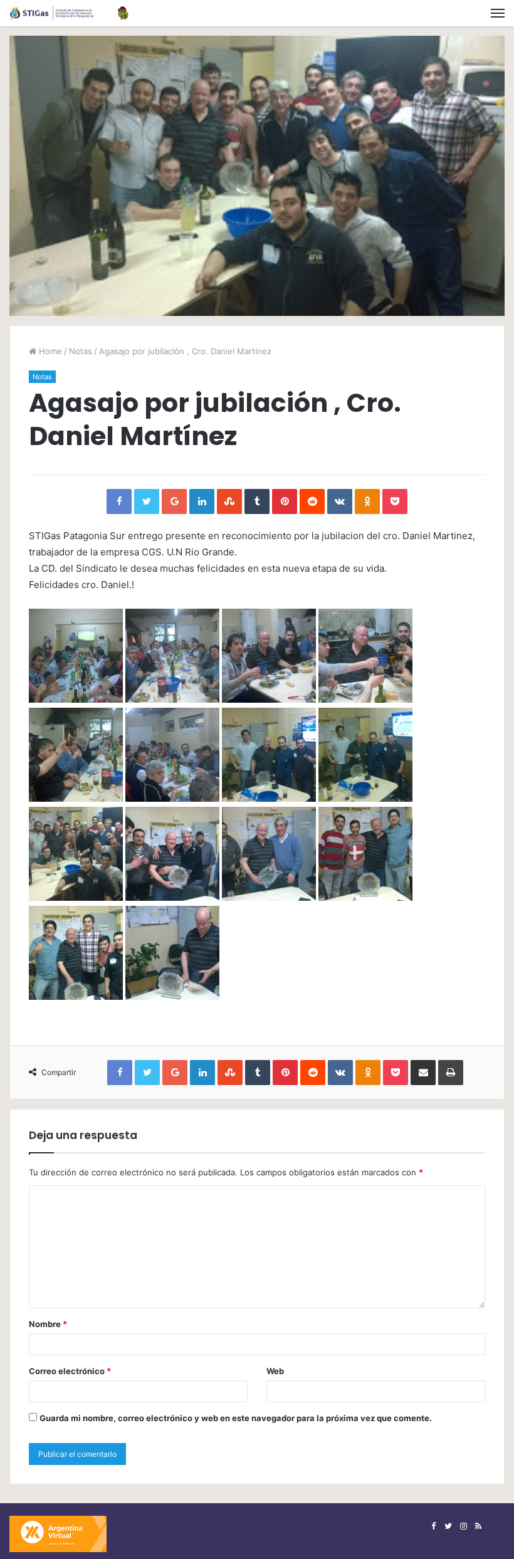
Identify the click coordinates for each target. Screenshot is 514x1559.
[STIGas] (68, 13)
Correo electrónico (70, 1371)
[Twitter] (448, 1526)
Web (275, 1371)
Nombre (48, 1324)
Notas (80, 351)
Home (49, 351)
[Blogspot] (478, 1526)
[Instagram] (463, 1526)
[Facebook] (433, 1526)
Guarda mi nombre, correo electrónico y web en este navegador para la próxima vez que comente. (235, 1418)
